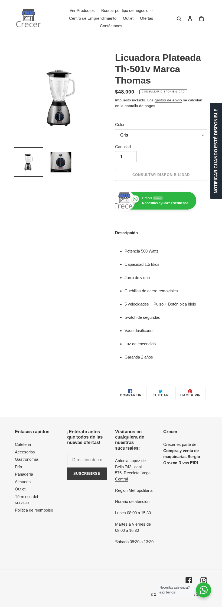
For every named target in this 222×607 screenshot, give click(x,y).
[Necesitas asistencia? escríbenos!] (203, 590)
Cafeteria (23, 444)
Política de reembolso (34, 510)
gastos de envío (168, 100)
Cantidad (123, 146)
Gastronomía (26, 459)
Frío (18, 467)
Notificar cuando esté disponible (216, 150)
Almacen (23, 481)
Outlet (20, 489)
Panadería (24, 474)
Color (120, 124)
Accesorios (25, 452)
